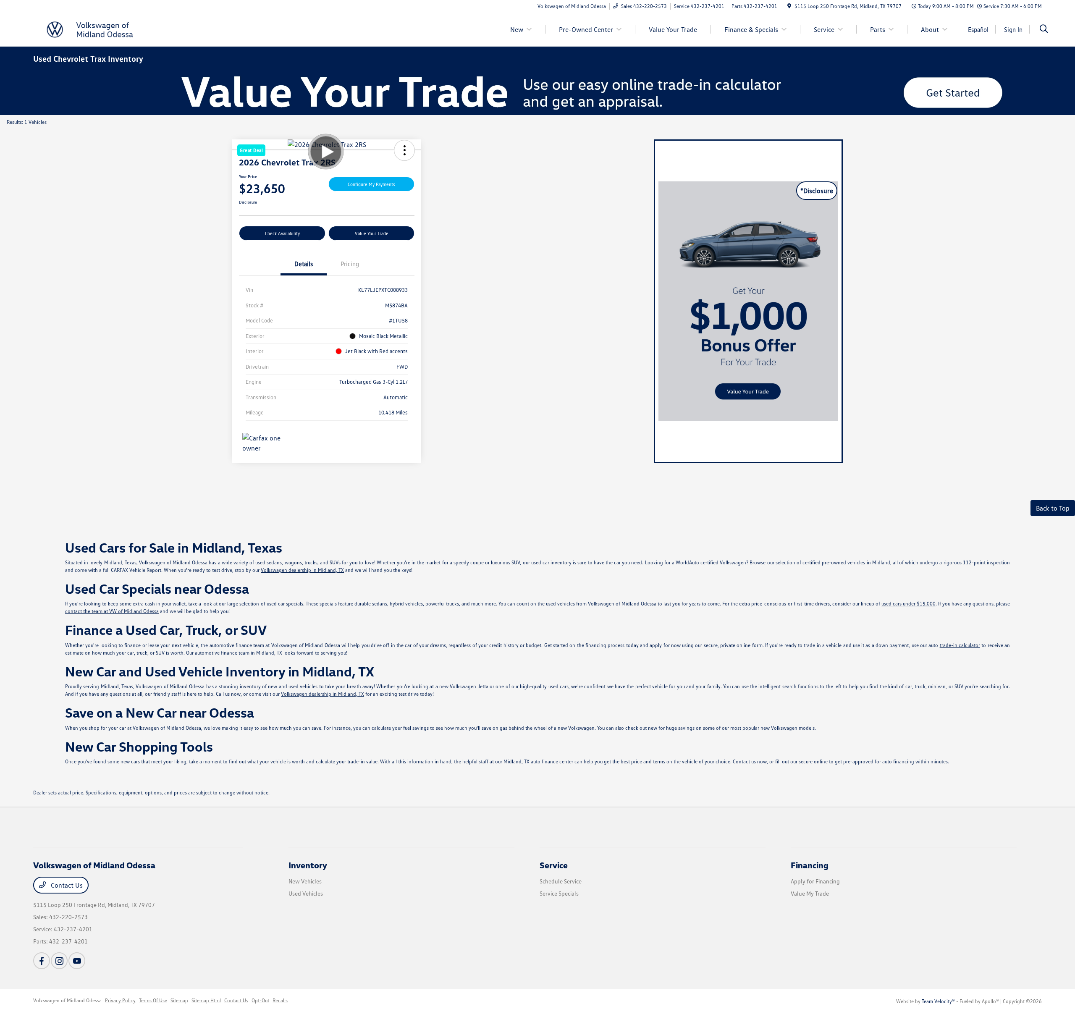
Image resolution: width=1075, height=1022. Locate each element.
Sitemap (179, 1000)
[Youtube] (76, 960)
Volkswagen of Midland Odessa (67, 1000)
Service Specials (559, 893)
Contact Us (66, 885)
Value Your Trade (371, 233)
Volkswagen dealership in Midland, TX (302, 570)
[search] (1044, 29)
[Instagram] (59, 960)
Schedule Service (561, 881)
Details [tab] (303, 263)
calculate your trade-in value (347, 761)
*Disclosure (816, 190)
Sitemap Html (206, 1000)
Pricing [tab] (350, 263)
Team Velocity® (938, 1001)
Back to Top (1053, 508)
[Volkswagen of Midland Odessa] (105, 28)
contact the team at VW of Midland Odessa (112, 611)
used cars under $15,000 (908, 603)
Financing (810, 865)
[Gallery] (537, 92)
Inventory (307, 865)
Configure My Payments (371, 184)
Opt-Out (260, 1000)
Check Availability (282, 233)
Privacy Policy (120, 1000)
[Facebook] (41, 960)
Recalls (280, 1000)
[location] (789, 6)
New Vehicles (305, 881)
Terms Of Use (153, 1000)
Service (554, 865)
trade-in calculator (960, 645)
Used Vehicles (305, 893)
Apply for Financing (815, 881)
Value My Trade (810, 893)
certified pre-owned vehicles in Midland (846, 562)
